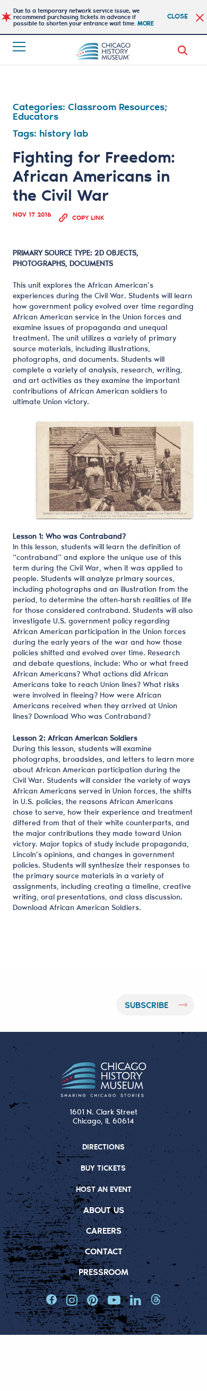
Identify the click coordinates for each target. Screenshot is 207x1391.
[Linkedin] (135, 1299)
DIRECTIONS (103, 1146)
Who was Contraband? (111, 716)
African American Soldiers (94, 907)
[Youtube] (114, 1299)
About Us (103, 1209)
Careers (104, 1230)
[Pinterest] (92, 1299)
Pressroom (103, 1271)
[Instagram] (71, 1299)
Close (177, 15)
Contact (104, 1251)
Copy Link (88, 217)
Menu (20, 47)
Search (185, 50)
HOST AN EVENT (104, 1188)
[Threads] (156, 1299)
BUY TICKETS (103, 1167)
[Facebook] (51, 1299)
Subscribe (146, 1004)
